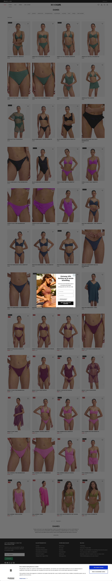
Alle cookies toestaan (98, 567)
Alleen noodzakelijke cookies (98, 571)
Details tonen (23, 578)
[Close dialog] (74, 275)
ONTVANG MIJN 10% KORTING (66, 303)
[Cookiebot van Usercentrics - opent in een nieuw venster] (11, 578)
